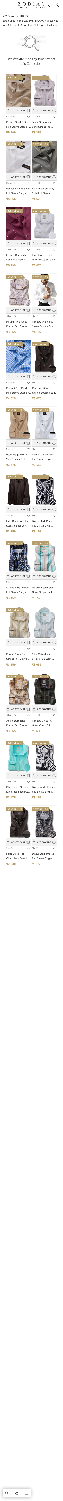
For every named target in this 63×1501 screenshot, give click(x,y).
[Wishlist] (50, 5)
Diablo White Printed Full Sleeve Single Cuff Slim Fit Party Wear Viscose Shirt (43, 789)
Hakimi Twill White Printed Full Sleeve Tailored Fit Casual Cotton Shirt (16, 324)
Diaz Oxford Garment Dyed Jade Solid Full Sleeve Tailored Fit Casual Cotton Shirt (17, 789)
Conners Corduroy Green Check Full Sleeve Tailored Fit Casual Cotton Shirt (43, 723)
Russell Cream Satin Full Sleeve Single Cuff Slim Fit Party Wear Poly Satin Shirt (44, 457)
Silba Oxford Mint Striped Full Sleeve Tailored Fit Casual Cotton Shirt (42, 657)
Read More (52, 25)
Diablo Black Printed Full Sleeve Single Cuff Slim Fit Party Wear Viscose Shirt (43, 524)
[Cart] (17, 1493)
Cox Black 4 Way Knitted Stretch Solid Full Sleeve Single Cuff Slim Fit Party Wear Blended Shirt (43, 390)
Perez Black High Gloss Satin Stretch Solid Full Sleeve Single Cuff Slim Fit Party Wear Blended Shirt (17, 856)
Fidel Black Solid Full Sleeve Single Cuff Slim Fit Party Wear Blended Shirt (17, 524)
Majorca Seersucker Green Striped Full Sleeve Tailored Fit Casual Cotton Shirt (43, 590)
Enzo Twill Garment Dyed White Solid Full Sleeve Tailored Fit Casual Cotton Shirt (44, 257)
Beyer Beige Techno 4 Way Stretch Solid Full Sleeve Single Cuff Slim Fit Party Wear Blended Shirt (18, 457)
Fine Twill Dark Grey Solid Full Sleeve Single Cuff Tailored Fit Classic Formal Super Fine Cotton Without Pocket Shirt (43, 191)
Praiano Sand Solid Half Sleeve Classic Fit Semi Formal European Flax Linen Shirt (18, 125)
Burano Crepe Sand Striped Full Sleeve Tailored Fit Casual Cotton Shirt (16, 657)
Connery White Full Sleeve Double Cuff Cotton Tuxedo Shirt (43, 324)
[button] (7, 1493)
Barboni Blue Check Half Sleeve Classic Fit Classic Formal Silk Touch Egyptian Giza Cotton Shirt (18, 390)
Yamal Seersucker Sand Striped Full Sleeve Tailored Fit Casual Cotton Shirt (43, 125)
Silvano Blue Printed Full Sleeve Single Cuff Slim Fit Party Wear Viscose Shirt (17, 590)
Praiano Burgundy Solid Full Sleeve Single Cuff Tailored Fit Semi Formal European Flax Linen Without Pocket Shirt (17, 257)
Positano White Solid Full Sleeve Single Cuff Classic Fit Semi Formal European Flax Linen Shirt (18, 191)
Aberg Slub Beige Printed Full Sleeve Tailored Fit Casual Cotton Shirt (16, 723)
